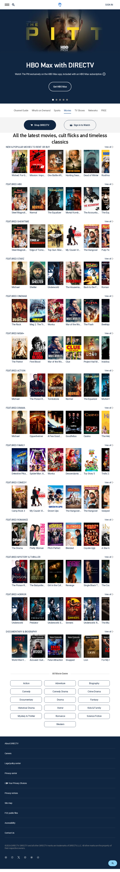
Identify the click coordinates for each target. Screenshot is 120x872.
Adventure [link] (60, 683)
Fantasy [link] (94, 699)
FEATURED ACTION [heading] (15, 370)
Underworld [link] (53, 287)
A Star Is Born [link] (108, 548)
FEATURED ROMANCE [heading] (17, 519)
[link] (19, 161)
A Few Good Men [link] (56, 436)
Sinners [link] (69, 622)
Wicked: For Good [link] (20, 175)
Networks (92, 110)
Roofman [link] (106, 175)
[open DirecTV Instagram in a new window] (25, 857)
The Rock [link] (16, 324)
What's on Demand (41, 110)
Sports (57, 110)
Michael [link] (16, 287)
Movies (67, 110)
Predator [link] (34, 622)
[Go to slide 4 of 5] (63, 100)
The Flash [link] (89, 324)
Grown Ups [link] (53, 510)
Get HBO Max (60, 86)
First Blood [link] (35, 361)
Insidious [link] (106, 361)
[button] (7, 4)
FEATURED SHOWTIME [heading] (17, 221)
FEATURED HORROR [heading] (16, 594)
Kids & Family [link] (94, 707)
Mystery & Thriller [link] (26, 716)
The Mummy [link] (108, 622)
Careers (8, 753)
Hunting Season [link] (74, 175)
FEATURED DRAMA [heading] (15, 407)
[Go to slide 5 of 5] (67, 100)
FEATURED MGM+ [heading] (15, 333)
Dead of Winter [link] (91, 175)
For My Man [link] (108, 660)
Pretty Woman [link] (37, 548)
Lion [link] (86, 660)
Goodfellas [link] (71, 436)
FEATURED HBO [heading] (14, 184)
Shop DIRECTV (41, 125)
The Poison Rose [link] (38, 399)
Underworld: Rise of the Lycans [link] (99, 622)
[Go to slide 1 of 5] (53, 100)
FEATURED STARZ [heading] (15, 258)
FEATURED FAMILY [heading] (15, 445)
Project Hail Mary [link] (92, 361)
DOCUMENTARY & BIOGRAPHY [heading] (21, 631)
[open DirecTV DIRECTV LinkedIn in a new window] (6, 857)
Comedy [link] (26, 691)
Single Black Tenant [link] (93, 585)
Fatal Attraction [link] (55, 660)
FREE (103, 110)
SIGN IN (109, 4)
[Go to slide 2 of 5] (56, 100)
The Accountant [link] (92, 212)
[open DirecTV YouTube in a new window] (31, 857)
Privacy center (11, 773)
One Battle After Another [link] (59, 175)
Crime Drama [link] (94, 691)
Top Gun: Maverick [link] (57, 250)
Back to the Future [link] (93, 287)
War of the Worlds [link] (74, 324)
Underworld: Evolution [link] (58, 622)
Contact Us (9, 832)
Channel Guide (21, 110)
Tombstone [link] (53, 399)
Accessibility (10, 822)
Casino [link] (87, 436)
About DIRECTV (11, 743)
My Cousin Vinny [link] (74, 250)
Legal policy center (13, 763)
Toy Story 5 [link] (89, 473)
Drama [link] (60, 699)
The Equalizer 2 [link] (109, 212)
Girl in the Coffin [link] (56, 585)
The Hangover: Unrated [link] (77, 510)
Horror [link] (60, 707)
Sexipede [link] (106, 510)
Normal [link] (33, 212)
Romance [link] (60, 716)
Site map (8, 803)
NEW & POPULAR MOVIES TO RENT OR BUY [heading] (28, 147)
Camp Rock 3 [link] (18, 510)
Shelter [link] (33, 287)
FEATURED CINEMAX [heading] (16, 296)
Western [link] (60, 724)
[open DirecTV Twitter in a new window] (19, 857)
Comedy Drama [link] (60, 691)
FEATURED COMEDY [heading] (16, 482)
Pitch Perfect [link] (54, 548)
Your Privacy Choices (17, 783)
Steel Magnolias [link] (20, 212)
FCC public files (11, 813)
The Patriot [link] (17, 361)
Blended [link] (70, 548)
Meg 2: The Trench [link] (39, 324)
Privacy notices (11, 793)
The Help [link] (106, 436)
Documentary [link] (26, 699)
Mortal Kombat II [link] (74, 212)
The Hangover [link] (91, 250)
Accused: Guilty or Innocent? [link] (44, 660)
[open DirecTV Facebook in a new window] (12, 857)
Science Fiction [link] (94, 716)
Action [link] (26, 683)
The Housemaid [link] (74, 287)
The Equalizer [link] (54, 212)
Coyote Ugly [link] (89, 548)
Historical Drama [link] (26, 707)
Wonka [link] (51, 324)
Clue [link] (68, 361)
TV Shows (80, 110)
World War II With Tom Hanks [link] (26, 660)
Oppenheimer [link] (36, 436)
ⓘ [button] (104, 74)
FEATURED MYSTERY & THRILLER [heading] (23, 557)
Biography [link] (94, 683)
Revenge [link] (70, 585)
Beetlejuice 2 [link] (108, 324)
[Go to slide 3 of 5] (60, 100)
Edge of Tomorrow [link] (39, 250)
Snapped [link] (70, 660)
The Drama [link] (17, 548)
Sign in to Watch (82, 125)
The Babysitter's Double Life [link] (43, 585)
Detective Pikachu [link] (20, 473)
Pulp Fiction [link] (107, 250)
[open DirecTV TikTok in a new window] (38, 857)
